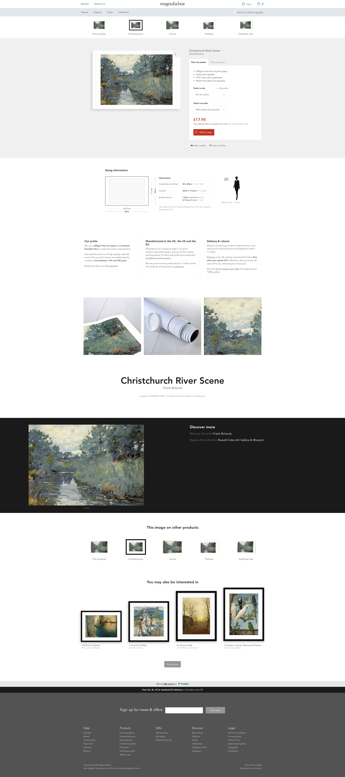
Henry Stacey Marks (232, 648)
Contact (87, 732)
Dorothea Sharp (136, 648)
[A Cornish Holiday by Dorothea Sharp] (148, 621)
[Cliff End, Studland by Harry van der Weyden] (101, 626)
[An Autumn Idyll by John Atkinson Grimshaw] (196, 616)
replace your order (231, 269)
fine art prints (111, 266)
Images (85, 4)
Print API (248, 765)
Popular (84, 12)
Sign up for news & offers (141, 710)
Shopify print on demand (250, 768)
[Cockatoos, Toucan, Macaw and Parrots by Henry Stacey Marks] (243, 615)
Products (99, 4)
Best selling (197, 732)
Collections (123, 12)
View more (172, 664)
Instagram (196, 751)
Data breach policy (237, 743)
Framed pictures (127, 736)
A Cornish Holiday (137, 645)
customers (179, 266)
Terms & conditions (237, 732)
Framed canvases (128, 743)
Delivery (211, 257)
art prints (221, 80)
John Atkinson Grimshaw (187, 648)
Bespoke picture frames (106, 768)
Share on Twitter (219, 145)
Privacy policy (234, 736)
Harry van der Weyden (91, 648)
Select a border (200, 103)
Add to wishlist (199, 145)
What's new (125, 754)
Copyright (233, 747)
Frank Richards (196, 54)
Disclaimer (233, 751)
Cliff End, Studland (91, 645)
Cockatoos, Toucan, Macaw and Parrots (242, 645)
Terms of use (234, 740)
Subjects (97, 12)
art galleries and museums (158, 258)
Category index (199, 747)
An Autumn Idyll (184, 645)
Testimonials (89, 740)
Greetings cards (127, 751)
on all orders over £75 (172, 689)
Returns (87, 751)
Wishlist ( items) (164, 740)
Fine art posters (127, 732)
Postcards (124, 747)
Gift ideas (160, 736)
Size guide (223, 88)
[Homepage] (172, 4)
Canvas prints (126, 740)
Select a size (210, 88)
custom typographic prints (128, 768)
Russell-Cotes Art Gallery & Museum (241, 440)
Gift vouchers (162, 732)
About (86, 736)
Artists (110, 12)
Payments (88, 743)
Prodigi (258, 765)
